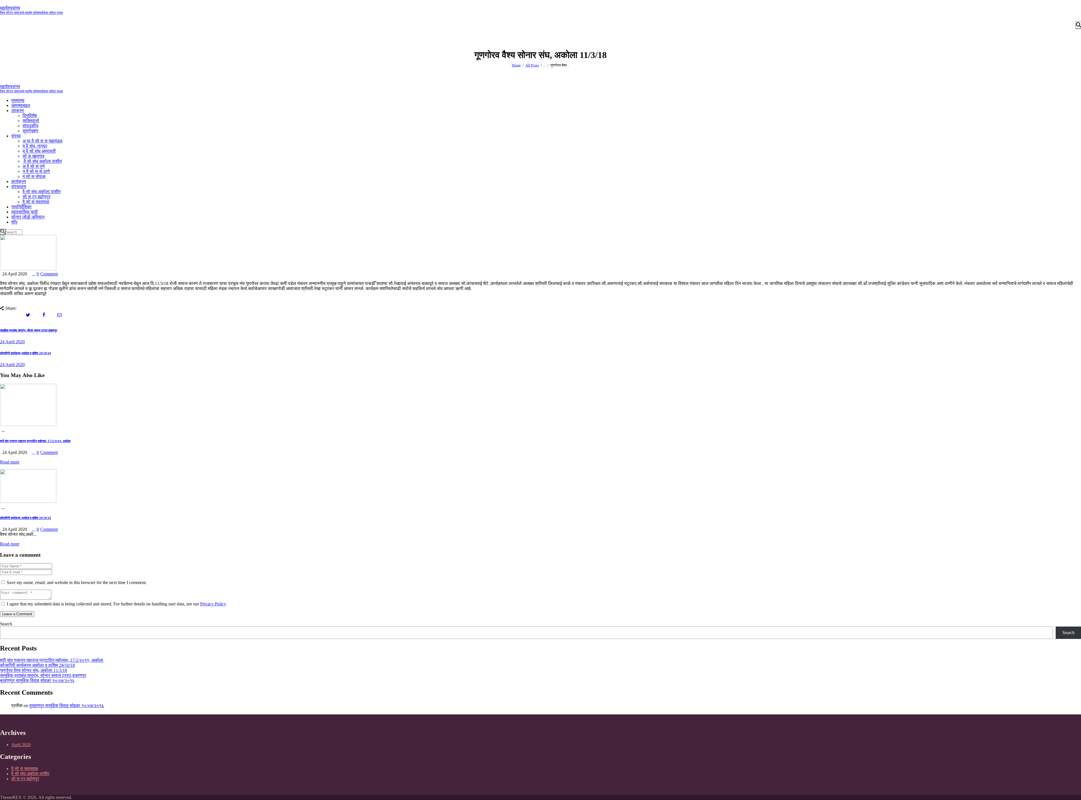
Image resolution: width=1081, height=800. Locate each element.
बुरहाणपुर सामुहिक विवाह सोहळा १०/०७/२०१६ (37, 680)
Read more (9, 462)
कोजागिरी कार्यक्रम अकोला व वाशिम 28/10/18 (25, 518)
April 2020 (21, 744)
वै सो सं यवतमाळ (24, 768)
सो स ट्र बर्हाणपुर (25, 778)
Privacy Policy (213, 603)
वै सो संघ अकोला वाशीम (30, 773)
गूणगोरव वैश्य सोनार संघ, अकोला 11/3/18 (33, 670)
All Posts (532, 65)
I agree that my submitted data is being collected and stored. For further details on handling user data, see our (116, 603)
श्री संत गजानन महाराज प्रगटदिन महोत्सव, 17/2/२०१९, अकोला (35, 441)
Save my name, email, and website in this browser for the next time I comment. (77, 582)
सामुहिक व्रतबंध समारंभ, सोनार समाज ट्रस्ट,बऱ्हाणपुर (43, 675)
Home (516, 65)
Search (6, 623)
